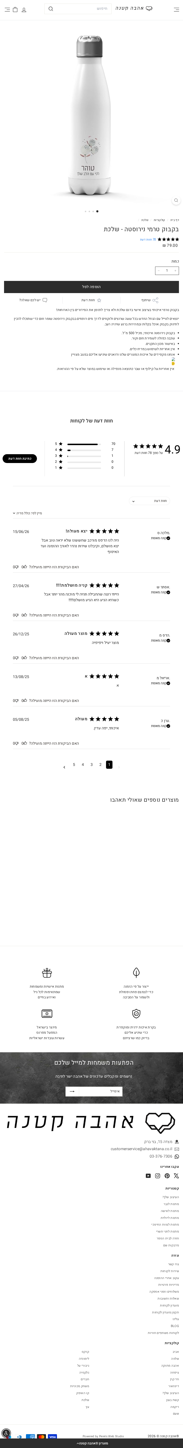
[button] (91, 1443)
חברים (85, 1379)
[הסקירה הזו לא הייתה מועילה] (16, 567)
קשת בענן (172, 1400)
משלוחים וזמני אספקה (164, 1291)
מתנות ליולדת (170, 1218)
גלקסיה (84, 1372)
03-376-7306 (161, 1156)
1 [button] (109, 765)
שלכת (144, 220)
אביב (176, 1351)
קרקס (85, 1351)
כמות (175, 261)
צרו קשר (173, 1264)
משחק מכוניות (79, 1386)
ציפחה (174, 1372)
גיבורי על (83, 1365)
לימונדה (84, 1358)
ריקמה (174, 1407)
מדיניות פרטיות (168, 1284)
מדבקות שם (171, 1245)
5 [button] (74, 765)
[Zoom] (176, 200)
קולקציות (159, 220)
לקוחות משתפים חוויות (163, 1333)
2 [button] (100, 765)
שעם (176, 1413)
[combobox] (78, 9)
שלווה (175, 1358)
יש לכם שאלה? (30, 300)
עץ (87, 1407)
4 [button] (83, 765)
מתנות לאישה (170, 1211)
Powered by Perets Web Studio (103, 1436)
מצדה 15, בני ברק (158, 1142)
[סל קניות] (15, 10)
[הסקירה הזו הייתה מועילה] (25, 567)
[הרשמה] (72, 1091)
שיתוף (146, 300)
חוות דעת (88, 300)
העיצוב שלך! (171, 1197)
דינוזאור (173, 1386)
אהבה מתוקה (170, 1365)
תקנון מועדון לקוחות (165, 1312)
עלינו (176, 1319)
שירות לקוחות (169, 1271)
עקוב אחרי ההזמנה (166, 1278)
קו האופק (82, 1393)
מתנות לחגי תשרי (167, 1231)
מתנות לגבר (171, 1204)
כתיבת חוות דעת (19, 458)
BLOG (175, 1326)
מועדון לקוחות (169, 1305)
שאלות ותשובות (168, 1298)
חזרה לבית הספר (168, 1238)
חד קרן (174, 1379)
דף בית (174, 220)
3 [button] (92, 765)
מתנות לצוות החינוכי (165, 1224)
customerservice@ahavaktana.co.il (141, 1149)
